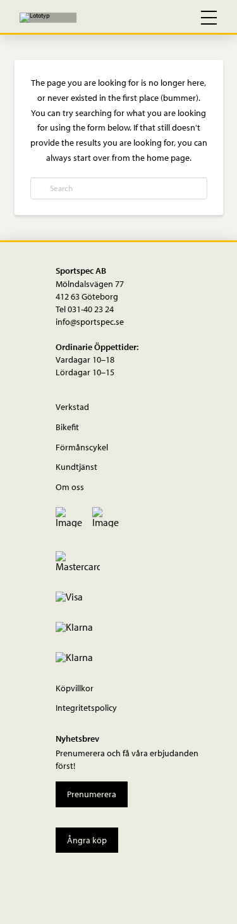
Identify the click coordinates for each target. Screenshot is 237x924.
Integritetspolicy (86, 707)
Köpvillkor (75, 688)
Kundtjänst (76, 466)
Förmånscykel (82, 447)
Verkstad (72, 406)
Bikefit (67, 427)
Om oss (70, 487)
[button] (154, 18)
